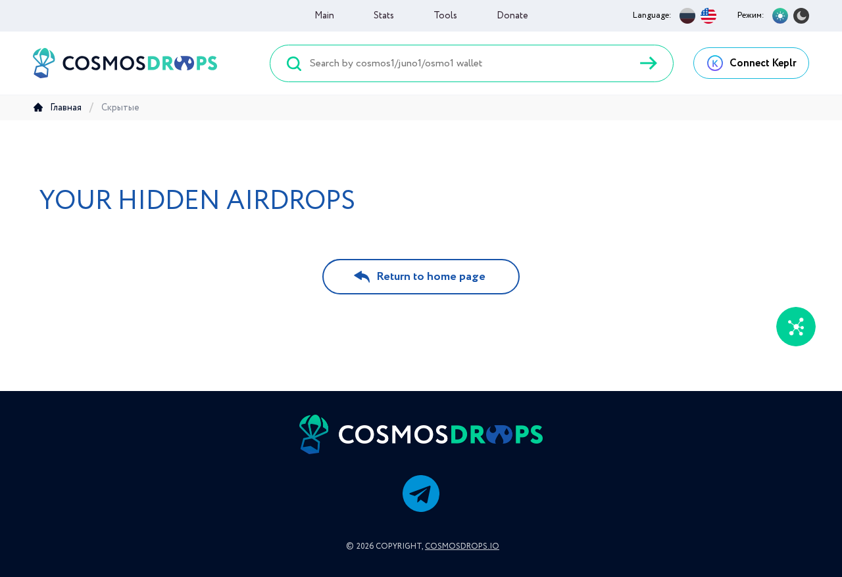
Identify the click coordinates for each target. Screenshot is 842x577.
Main (324, 15)
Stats (384, 15)
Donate (512, 15)
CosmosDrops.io (462, 546)
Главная (66, 107)
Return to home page (430, 276)
